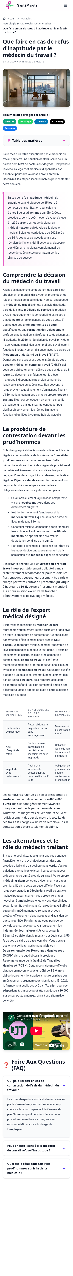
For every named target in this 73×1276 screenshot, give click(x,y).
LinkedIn (41, 121)
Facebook (10, 128)
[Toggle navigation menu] (65, 5)
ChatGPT (9, 121)
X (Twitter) (57, 121)
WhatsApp (25, 121)
